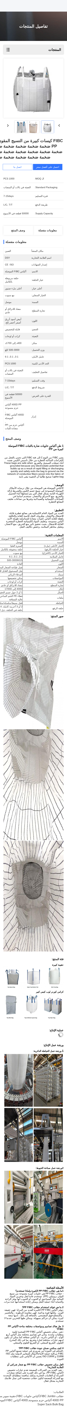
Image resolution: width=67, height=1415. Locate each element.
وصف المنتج (18, 230)
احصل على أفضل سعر (47, 167)
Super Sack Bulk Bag (50, 1404)
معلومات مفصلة (47, 230)
